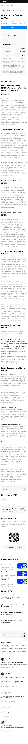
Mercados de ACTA (17, 10)
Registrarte (14, 27)
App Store (10, 547)
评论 (4, 667)
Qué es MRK (4, 571)
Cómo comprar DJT (6, 564)
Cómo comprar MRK (6, 579)
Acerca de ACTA (6, 10)
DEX (14, 232)
